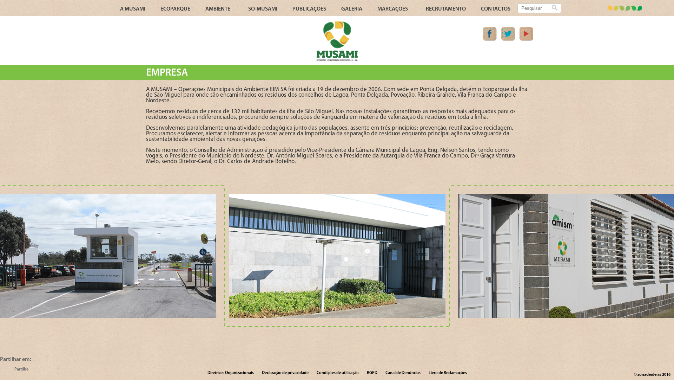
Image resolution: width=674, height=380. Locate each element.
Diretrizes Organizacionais (230, 373)
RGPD (372, 373)
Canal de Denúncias (403, 373)
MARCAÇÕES (392, 9)
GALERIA (351, 9)
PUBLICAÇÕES (309, 9)
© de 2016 (652, 375)
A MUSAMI (132, 9)
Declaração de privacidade (285, 373)
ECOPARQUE (175, 9)
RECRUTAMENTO (446, 9)
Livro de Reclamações (448, 373)
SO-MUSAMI (262, 9)
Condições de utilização (338, 373)
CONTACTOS (495, 9)
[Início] (337, 60)
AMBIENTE (217, 9)
